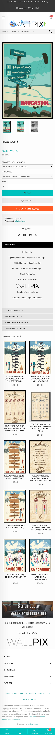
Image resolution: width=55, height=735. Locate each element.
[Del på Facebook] (24, 235)
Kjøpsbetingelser (19, 694)
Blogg (33, 699)
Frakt (7, 694)
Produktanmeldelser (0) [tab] (15, 328)
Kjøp (29, 193)
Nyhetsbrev (24, 699)
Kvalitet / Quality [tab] (12, 316)
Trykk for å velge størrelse (13, 162)
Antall (4, 182)
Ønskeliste (29, 201)
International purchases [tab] (15, 322)
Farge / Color (7, 172)
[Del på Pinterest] (30, 235)
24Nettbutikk (33, 724)
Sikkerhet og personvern (39, 694)
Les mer (32, 716)
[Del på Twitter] (18, 235)
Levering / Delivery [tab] (12, 311)
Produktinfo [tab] (10, 245)
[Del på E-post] (36, 235)
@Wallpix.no (20, 221)
